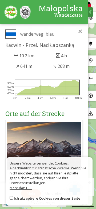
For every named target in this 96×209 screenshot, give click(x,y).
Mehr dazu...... (21, 187)
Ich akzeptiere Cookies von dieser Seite (47, 198)
